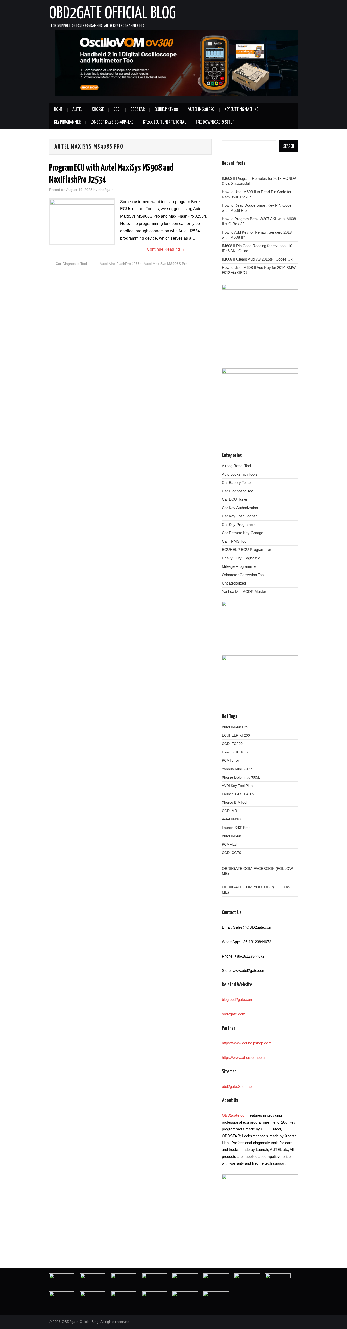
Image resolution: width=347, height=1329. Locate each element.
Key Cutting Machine (241, 109)
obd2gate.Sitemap (237, 1086)
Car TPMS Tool (234, 541)
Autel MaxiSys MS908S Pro (165, 264)
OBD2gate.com (235, 1115)
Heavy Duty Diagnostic (241, 558)
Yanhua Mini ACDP (237, 769)
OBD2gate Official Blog (112, 14)
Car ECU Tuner (234, 499)
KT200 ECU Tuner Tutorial (164, 122)
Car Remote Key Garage (242, 533)
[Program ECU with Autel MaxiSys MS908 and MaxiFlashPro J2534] (82, 222)
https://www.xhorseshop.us (244, 1057)
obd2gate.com (233, 1014)
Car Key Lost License (240, 516)
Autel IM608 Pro (201, 109)
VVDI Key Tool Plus (237, 786)
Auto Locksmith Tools (239, 474)
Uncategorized (234, 583)
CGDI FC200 (232, 744)
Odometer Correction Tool (243, 575)
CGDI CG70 (231, 853)
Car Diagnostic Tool (71, 264)
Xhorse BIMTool (234, 802)
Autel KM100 (232, 819)
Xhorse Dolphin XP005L (241, 777)
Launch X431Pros (236, 827)
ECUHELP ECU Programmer (246, 549)
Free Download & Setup (215, 122)
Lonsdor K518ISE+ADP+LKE (111, 122)
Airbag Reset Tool (236, 466)
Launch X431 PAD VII (239, 794)
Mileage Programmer (239, 566)
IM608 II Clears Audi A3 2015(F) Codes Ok (257, 259)
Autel (77, 109)
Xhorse (98, 109)
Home (58, 109)
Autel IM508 (231, 836)
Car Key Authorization (240, 508)
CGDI (117, 109)
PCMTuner (230, 760)
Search (288, 146)
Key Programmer (67, 122)
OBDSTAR (137, 109)
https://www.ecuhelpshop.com (247, 1043)
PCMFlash (230, 844)
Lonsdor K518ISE (236, 752)
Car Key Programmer (240, 524)
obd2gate (106, 190)
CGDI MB (229, 811)
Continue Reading (166, 249)
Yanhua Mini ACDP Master (244, 591)
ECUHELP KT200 (166, 109)
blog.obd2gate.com (237, 999)
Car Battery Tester (237, 482)
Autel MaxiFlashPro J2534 (121, 264)
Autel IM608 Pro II (236, 727)
